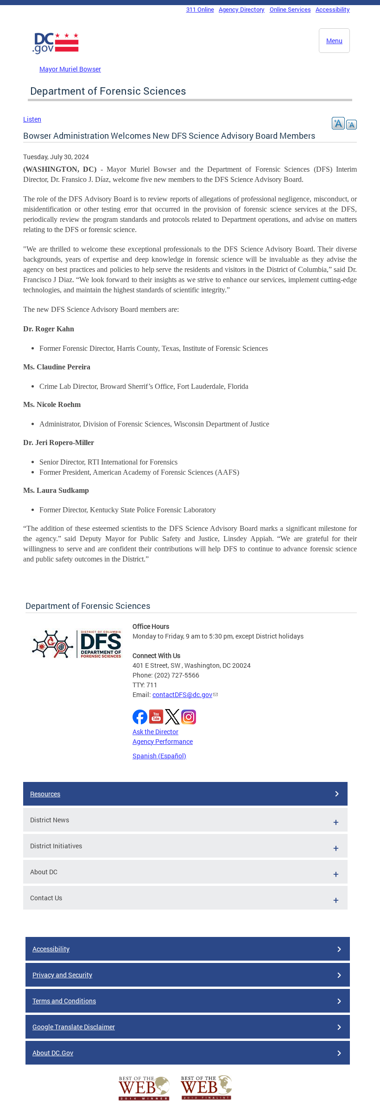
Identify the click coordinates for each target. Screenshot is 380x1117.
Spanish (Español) (159, 755)
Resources (45, 793)
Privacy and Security (62, 974)
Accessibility (333, 9)
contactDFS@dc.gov (182, 694)
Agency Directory (242, 9)
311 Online (200, 9)
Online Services (290, 9)
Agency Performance (163, 741)
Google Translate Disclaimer (73, 1026)
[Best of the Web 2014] (144, 1100)
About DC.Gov (52, 1052)
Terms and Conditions (64, 1000)
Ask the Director (155, 731)
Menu (334, 40)
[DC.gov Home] (55, 52)
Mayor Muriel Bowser (70, 69)
